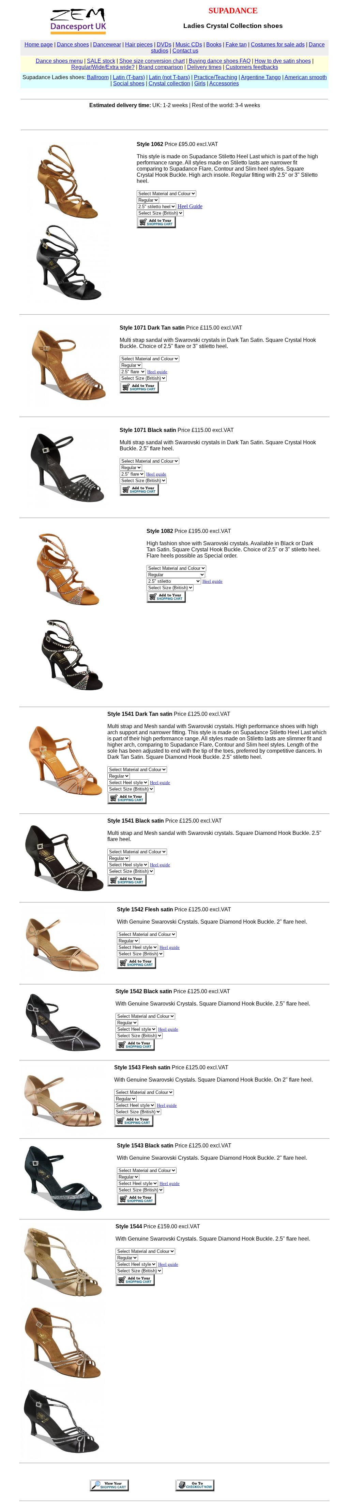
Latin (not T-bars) (169, 77)
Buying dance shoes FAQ (220, 61)
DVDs (164, 44)
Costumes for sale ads (278, 44)
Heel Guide (190, 206)
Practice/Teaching (215, 77)
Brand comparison (161, 67)
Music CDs (189, 44)
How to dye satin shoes (283, 61)
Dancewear (107, 44)
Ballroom (98, 77)
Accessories (224, 83)
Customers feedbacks (252, 67)
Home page (39, 44)
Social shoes (129, 83)
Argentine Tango (261, 77)
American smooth (306, 77)
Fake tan (236, 44)
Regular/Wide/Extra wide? (103, 67)
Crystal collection (169, 83)
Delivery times (204, 67)
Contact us (185, 51)
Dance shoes (73, 44)
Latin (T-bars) (129, 77)
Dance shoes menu (59, 61)
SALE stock (101, 61)
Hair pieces (139, 44)
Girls (200, 83)
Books (214, 44)
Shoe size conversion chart (152, 61)
